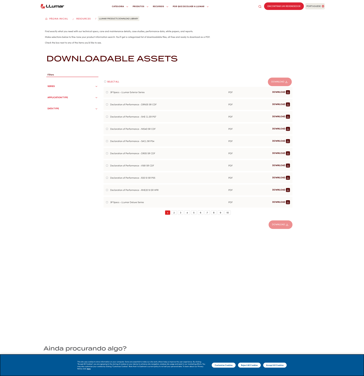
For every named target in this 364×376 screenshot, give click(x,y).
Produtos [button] (139, 6)
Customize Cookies (224, 365)
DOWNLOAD (277, 81)
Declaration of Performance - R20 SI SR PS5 (132, 178)
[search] (260, 6)
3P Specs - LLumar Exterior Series (127, 92)
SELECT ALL (113, 81)
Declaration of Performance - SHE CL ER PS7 (133, 117)
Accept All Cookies (275, 365)
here (89, 368)
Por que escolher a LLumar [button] (189, 6)
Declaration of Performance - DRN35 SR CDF (133, 104)
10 (228, 212)
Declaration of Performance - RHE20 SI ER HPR (134, 190)
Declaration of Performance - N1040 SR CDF (133, 129)
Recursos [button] (159, 6)
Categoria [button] (118, 6)
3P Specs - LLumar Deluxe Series (127, 202)
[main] (182, 365)
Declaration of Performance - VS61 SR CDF (132, 165)
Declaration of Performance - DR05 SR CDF (132, 153)
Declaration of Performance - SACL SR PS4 (132, 141)
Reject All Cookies (249, 365)
